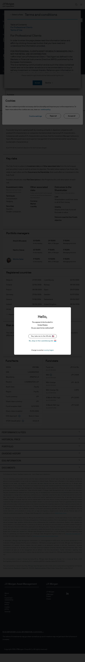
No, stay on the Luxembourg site (41, 341)
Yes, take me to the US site (41, 336)
